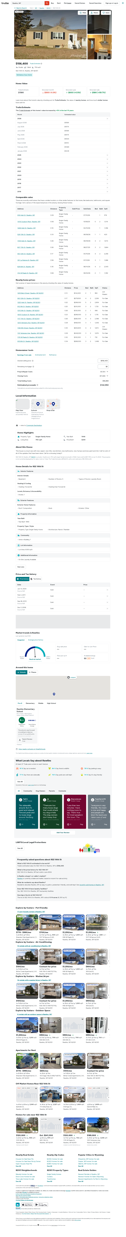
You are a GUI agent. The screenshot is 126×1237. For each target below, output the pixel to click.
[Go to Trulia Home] (6, 3)
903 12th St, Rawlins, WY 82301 (28, 298)
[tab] (22, 579)
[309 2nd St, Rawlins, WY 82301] (97, 957)
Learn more (89, 753)
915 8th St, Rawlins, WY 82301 (28, 341)
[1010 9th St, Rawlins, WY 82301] (27, 1125)
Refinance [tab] (52, 355)
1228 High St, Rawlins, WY (26, 228)
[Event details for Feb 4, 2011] (107, 596)
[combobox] (30, 3)
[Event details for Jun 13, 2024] (107, 590)
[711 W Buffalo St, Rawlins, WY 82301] (51, 1094)
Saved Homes (80, 3)
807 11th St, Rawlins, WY (26, 247)
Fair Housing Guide (41, 1212)
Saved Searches (95, 3)
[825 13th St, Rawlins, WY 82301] (51, 1125)
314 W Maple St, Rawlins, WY (27, 273)
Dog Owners (40, 791)
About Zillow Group (30, 1212)
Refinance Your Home (24, 75)
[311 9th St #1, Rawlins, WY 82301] (97, 1025)
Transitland (40, 1185)
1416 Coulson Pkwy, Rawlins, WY (28, 222)
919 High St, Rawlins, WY (26, 215)
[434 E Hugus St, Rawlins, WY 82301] (27, 957)
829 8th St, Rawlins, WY (25, 267)
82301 (49, 8)
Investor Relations (63, 1212)
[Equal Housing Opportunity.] (38, 1225)
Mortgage (67, 3)
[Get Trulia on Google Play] (41, 1205)
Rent (59, 3)
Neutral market (35, 659)
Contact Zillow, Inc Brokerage (24, 1200)
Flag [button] (33, 824)
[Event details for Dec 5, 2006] (107, 608)
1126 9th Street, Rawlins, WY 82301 (29, 328)
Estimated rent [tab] (40, 355)
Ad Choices (103, 1212)
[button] (47, 3)
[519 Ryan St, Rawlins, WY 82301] (74, 1094)
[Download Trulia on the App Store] (27, 1205)
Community (27, 791)
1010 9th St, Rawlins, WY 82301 (28, 311)
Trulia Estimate (24, 110)
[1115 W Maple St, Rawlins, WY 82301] (74, 1125)
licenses (68, 1190)
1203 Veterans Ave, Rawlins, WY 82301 (30, 323)
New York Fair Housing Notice (23, 1195)
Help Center (54, 1225)
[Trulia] (18, 1205)
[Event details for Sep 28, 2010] (107, 602)
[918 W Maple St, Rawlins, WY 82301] (74, 922)
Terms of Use (72, 1212)
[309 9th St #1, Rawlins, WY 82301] (50, 1025)
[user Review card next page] (110, 811)
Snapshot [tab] (21, 640)
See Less (21, 567)
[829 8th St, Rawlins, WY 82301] (27, 1094)
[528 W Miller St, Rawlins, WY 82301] (98, 1094)
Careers (49, 1212)
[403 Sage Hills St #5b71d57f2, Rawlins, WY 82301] (51, 1061)
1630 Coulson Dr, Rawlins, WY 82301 (30, 315)
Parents (52, 791)
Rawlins (42, 8)
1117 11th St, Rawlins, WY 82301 (28, 319)
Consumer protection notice (46, 1197)
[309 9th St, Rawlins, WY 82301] (74, 1025)
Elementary (30, 703)
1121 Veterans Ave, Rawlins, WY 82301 (30, 333)
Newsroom (55, 1212)
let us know (78, 1220)
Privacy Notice (95, 1212)
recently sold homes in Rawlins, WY (92, 885)
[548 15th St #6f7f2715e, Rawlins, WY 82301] (50, 957)
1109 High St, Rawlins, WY (26, 241)
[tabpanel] (63, 374)
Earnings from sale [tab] (24, 355)
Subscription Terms (81, 1212)
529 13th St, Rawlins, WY (26, 234)
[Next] (108, 926)
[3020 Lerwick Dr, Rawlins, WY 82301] (27, 922)
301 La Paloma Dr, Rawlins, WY (27, 260)
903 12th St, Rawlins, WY (26, 254)
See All (20, 782)
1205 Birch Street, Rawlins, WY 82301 (30, 293)
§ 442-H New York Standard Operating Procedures (29, 1194)
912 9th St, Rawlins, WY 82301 (28, 306)
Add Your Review (63, 833)
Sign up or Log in (112, 3)
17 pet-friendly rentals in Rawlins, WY (31, 912)
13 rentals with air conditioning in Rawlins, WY (34, 946)
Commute (62, 791)
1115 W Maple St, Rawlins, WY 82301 (30, 337)
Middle (40, 703)
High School (51, 703)
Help (89, 1212)
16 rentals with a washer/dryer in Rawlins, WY (34, 980)
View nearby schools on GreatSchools (32, 749)
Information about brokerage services (28, 1197)
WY (36, 8)
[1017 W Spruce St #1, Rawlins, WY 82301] (97, 922)
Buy (52, 3)
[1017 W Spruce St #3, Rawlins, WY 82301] (50, 922)
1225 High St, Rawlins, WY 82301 (28, 302)
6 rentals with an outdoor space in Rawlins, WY (34, 1014)
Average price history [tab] (35, 640)
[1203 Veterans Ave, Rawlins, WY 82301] (98, 1125)
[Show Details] (107, 118)
